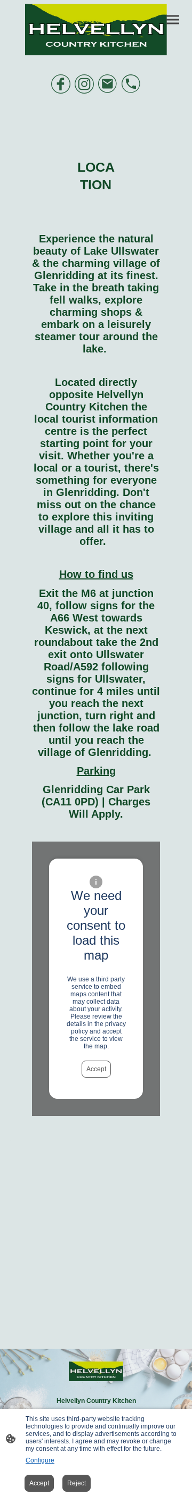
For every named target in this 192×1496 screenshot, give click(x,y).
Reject (76, 1483)
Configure (40, 1460)
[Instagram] (84, 84)
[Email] (107, 84)
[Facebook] (60, 84)
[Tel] (131, 84)
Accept (96, 1069)
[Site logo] (95, 29)
